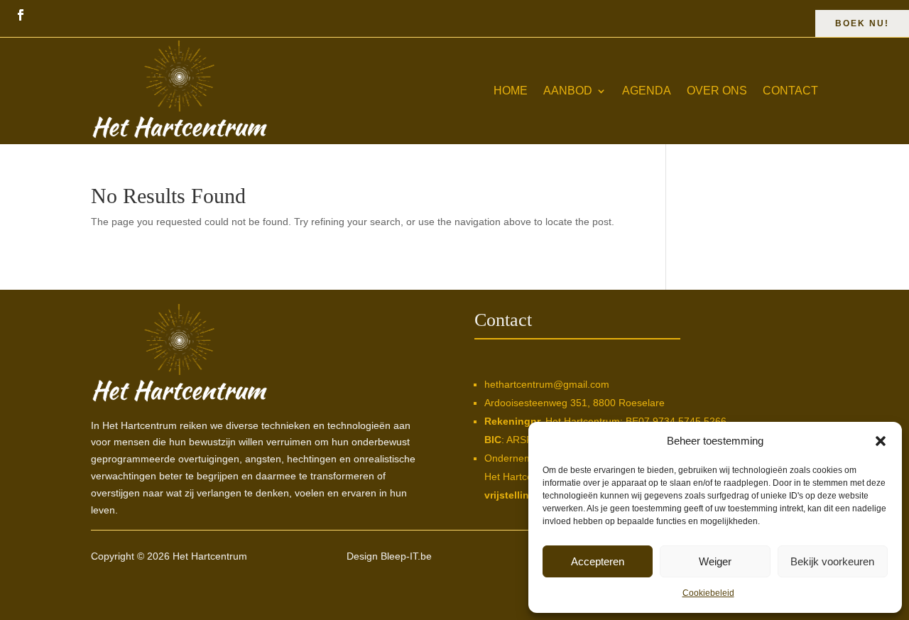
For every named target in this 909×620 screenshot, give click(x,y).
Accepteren (597, 561)
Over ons (717, 91)
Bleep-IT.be (406, 556)
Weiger (715, 561)
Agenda (646, 91)
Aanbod (567, 91)
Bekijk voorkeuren (832, 561)
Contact (790, 91)
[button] (880, 441)
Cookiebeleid (708, 593)
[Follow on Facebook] (20, 15)
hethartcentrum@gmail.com (546, 384)
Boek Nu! (862, 23)
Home (511, 91)
